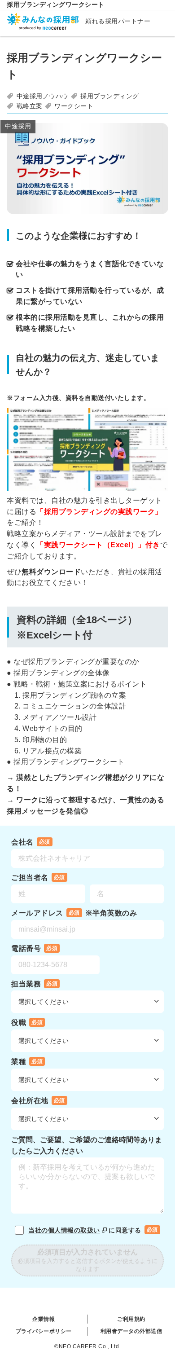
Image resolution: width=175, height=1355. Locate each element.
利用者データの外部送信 (131, 1331)
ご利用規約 (131, 1319)
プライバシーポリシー (44, 1331)
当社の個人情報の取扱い (64, 1230)
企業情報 (43, 1319)
